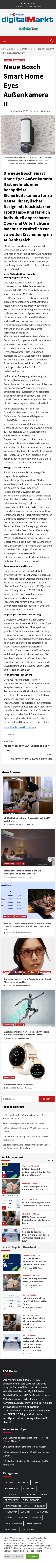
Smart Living (19, 60)
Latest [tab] (5, 1247)
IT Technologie (31, 1500)
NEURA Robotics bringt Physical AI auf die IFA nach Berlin (26, 1138)
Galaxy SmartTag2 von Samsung (31, 756)
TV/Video (36, 1517)
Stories (8, 1517)
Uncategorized (44, 972)
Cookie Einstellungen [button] (14, 1556)
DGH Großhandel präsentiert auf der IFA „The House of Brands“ (25, 1117)
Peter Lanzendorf (26, 824)
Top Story (20, 863)
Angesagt (23, 1482)
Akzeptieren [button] (32, 1556)
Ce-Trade (19, 6)
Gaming (25, 1183)
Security (7, 60)
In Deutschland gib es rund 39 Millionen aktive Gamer (26, 1130)
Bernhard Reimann (40, 111)
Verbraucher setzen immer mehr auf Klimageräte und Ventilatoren (22, 872)
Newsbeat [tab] (29, 1247)
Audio (35, 1482)
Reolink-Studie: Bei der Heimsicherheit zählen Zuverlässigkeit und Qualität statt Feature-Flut (28, 926)
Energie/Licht (12, 1494)
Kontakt (37, 6)
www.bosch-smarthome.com (20, 727)
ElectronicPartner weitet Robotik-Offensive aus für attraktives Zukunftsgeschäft (26, 1033)
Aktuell (7, 811)
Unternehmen (33, 1523)
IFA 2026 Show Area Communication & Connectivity (32, 1236)
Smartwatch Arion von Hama (18, 1084)
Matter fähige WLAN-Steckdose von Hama (26, 746)
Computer (29, 1488)
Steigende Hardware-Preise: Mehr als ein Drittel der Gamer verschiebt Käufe (26, 1146)
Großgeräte (12, 1500)
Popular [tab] (16, 1247)
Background (9, 916)
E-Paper (28, 6)
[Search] (51, 40)
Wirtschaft (35, 1255)
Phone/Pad (8, 972)
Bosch (11, 734)
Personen (39, 1506)
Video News (11, 1529)
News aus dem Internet (17, 1506)
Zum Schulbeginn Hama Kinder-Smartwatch (24, 1123)
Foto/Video (30, 1494)
